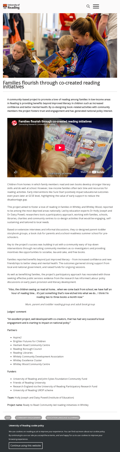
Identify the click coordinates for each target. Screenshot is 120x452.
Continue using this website (26, 445)
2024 (8, 417)
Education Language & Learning (63, 417)
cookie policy (99, 431)
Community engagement (28, 417)
